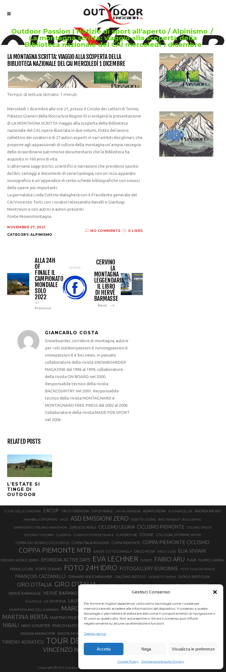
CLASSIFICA (63, 535)
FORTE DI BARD (49, 569)
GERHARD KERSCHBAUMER (90, 577)
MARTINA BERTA (25, 616)
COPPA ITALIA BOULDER (90, 543)
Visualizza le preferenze (193, 649)
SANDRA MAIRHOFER (37, 633)
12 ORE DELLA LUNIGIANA (22, 511)
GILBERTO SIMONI (162, 577)
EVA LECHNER (115, 558)
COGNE (146, 534)
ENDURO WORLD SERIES (20, 560)
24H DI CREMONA (75, 511)
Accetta (104, 649)
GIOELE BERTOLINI (193, 576)
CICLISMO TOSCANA (38, 535)
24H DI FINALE (102, 511)
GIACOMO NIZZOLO (130, 577)
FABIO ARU (169, 559)
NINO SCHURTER (35, 625)
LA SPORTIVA (55, 601)
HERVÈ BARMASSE (25, 593)
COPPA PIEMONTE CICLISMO (175, 542)
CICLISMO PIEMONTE (160, 526)
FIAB (191, 560)
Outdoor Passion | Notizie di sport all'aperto (88, 31)
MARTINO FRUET (64, 617)
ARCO (64, 519)
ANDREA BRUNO (208, 511)
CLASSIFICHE (126, 534)
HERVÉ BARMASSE (62, 593)
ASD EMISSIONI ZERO (100, 518)
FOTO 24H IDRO (90, 567)
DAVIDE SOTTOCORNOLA (112, 551)
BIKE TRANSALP (169, 519)
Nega (146, 649)
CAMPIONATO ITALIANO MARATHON (40, 527)
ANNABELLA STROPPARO (41, 519)
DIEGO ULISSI (166, 551)
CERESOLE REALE (82, 527)
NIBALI (11, 625)
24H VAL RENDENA (128, 511)
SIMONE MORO (69, 633)
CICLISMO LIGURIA (116, 526)
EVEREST (146, 560)
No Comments (105, 231)
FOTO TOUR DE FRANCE (197, 569)
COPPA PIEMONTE (125, 543)
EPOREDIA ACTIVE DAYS (65, 559)
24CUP (51, 510)
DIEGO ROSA (144, 551)
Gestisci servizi (95, 633)
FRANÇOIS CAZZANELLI (40, 576)
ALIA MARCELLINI (180, 511)
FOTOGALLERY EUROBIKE (149, 568)
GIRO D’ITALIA (75, 584)
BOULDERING (191, 519)
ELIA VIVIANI (192, 550)
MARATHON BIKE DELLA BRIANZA (34, 609)
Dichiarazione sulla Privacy (162, 661)
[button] (215, 592)
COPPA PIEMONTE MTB (54, 550)
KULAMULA (33, 601)
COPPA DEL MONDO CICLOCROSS (42, 543)
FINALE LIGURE (21, 569)
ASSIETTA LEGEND (143, 519)
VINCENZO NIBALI (68, 649)
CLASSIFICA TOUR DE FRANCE (93, 535)
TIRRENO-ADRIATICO (23, 641)
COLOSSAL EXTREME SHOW (178, 535)
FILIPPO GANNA (211, 560)
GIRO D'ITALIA (34, 584)
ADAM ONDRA (154, 511)
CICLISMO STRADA (199, 527)
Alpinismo (190, 31)
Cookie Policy (128, 661)
